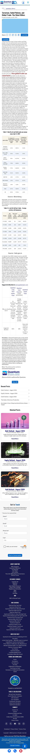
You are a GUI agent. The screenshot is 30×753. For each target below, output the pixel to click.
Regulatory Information (15, 589)
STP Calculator (15, 699)
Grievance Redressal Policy (15, 713)
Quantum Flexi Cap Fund (15, 605)
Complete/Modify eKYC (15, 652)
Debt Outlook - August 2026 (9, 390)
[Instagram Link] (23, 723)
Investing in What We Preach (15, 654)
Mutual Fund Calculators (15, 694)
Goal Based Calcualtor (15, 701)
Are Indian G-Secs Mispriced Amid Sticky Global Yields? (14, 403)
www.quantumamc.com (21, 285)
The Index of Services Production (10, 400)
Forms (15, 659)
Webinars (15, 583)
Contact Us (15, 710)
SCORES (15, 715)
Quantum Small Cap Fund (15, 610)
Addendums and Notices (15, 666)
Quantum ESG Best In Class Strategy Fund (15, 614)
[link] (9, 2)
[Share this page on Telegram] (19, 35)
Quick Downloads (15, 650)
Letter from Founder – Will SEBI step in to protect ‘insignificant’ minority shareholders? (15, 641)
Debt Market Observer (15, 586)
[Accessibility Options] (25, 746)
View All (15, 382)
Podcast (15, 584)
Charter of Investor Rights (15, 647)
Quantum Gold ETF (15, 622)
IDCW (15, 671)
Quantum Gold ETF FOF (15, 624)
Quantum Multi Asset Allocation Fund (15, 608)
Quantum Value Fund (15, 612)
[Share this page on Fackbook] (10, 35)
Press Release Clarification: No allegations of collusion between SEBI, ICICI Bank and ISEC (15, 644)
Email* (4, 523)
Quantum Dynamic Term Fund (15, 626)
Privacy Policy (20, 742)
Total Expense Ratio (15, 668)
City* (4, 537)
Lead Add (24, 35)
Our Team (15, 571)
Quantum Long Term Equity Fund (13, 291)
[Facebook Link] (6, 723)
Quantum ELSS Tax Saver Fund (15, 617)
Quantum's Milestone (15, 568)
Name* (5, 516)
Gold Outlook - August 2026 (9, 396)
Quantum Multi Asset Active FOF (15, 629)
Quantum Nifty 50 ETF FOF (15, 619)
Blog (15, 590)
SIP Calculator (15, 697)
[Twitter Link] (11, 723)
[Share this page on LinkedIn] (16, 35)
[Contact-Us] (15, 750)
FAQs (15, 591)
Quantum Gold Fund (19, 290)
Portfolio (15, 664)
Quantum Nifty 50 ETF (15, 621)
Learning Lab (15, 581)
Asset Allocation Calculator (15, 696)
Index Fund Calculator (15, 703)
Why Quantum (15, 566)
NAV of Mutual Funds (15, 598)
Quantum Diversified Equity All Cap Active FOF (15, 615)
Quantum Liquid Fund (25, 291)
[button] (28, 2)
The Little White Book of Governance (15, 573)
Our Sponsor (15, 569)
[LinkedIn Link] (19, 723)
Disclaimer (6, 729)
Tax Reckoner (15, 663)
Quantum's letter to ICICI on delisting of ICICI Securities (15, 637)
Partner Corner (15, 575)
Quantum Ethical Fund (15, 607)
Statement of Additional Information (15, 670)
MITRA (15, 718)
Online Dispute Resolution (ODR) (15, 716)
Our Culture (15, 572)
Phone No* (6, 530)
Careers (15, 711)
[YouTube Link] (15, 723)
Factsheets (15, 661)
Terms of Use (22, 729)
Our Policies (15, 649)
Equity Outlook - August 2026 (9, 393)
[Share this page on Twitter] (13, 35)
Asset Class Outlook (15, 587)
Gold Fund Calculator (15, 704)
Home (3, 8)
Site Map (15, 593)
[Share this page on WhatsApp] (7, 35)
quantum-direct (10, 8)
